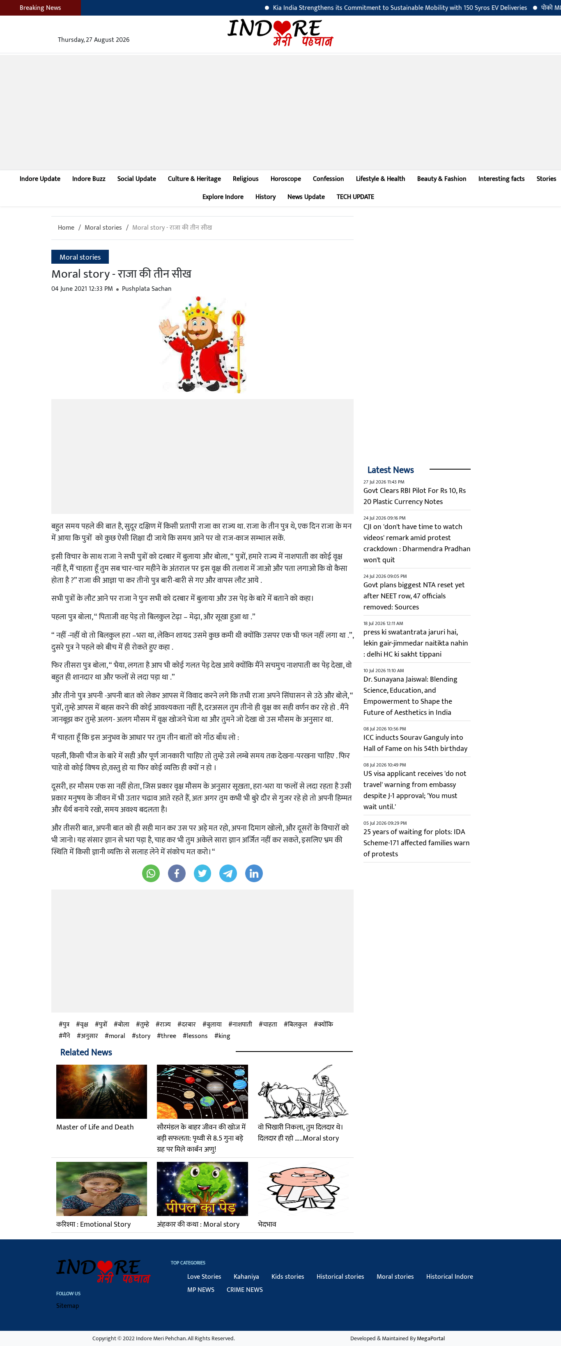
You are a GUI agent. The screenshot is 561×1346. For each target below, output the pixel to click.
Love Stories (204, 1276)
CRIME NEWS (245, 1290)
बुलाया (214, 1025)
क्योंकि (325, 1025)
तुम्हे (144, 1025)
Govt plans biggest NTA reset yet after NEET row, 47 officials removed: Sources (414, 596)
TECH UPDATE (355, 197)
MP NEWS (200, 1290)
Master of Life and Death (95, 1127)
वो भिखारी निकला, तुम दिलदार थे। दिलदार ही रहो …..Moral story (300, 1133)
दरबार (189, 1025)
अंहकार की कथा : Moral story (198, 1224)
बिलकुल (297, 1025)
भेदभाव (267, 1224)
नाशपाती (242, 1025)
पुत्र (66, 1025)
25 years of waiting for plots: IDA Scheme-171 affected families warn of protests (416, 843)
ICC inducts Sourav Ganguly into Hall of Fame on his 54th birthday (415, 743)
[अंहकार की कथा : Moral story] (202, 1189)
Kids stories (287, 1276)
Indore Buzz (89, 179)
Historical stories (340, 1276)
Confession (328, 179)
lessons (197, 1036)
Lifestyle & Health (380, 179)
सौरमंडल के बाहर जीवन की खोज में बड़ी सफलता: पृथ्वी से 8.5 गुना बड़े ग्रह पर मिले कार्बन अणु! (201, 1138)
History (265, 197)
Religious (246, 179)
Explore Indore (223, 197)
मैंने (66, 1036)
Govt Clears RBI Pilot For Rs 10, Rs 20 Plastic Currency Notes (414, 496)
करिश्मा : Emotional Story (93, 1224)
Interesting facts (501, 179)
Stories (546, 179)
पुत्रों (103, 1025)
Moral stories (103, 227)
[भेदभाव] (303, 1189)
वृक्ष (84, 1025)
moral (117, 1036)
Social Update (136, 179)
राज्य (165, 1025)
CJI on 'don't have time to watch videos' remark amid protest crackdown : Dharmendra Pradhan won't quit (417, 543)
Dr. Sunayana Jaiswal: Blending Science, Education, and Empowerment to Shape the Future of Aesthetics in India (410, 696)
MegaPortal (431, 1338)
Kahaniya (246, 1276)
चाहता (270, 1025)
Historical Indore (449, 1276)
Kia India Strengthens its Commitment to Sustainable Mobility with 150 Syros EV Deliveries (374, 8)
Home (66, 227)
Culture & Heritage (194, 179)
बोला (123, 1025)
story (143, 1036)
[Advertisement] (280, 112)
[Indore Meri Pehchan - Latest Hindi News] (281, 32)
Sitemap (67, 1306)
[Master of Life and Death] (101, 1092)
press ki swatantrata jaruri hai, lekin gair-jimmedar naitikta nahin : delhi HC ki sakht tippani (415, 643)
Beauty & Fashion (442, 179)
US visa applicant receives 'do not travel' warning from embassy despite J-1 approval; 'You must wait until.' (415, 790)
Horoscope (286, 179)
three (168, 1036)
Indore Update (40, 179)
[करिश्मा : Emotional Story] (101, 1189)
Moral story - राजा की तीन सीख (172, 227)
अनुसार (89, 1036)
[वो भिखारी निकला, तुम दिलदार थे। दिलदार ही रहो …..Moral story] (303, 1092)
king (224, 1036)
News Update (306, 197)
